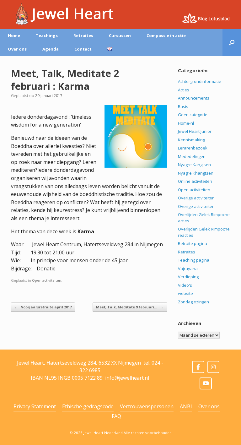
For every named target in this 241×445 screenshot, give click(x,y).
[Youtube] (206, 383)
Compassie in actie (166, 35)
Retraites (83, 35)
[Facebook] (198, 367)
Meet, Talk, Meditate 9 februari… (130, 307)
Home (14, 35)
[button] (231, 42)
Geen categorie (192, 114)
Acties (183, 90)
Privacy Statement (34, 406)
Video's (185, 285)
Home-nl (186, 123)
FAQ (116, 416)
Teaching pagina (193, 260)
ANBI (186, 406)
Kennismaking (191, 140)
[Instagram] (213, 367)
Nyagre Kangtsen (194, 164)
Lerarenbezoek (192, 148)
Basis (183, 106)
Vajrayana (188, 268)
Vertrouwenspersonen (147, 406)
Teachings (47, 35)
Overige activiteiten (196, 198)
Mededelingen (192, 156)
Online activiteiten (195, 181)
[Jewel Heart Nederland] (62, 14)
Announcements (193, 98)
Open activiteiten (46, 280)
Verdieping (188, 276)
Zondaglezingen (193, 302)
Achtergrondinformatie (199, 81)
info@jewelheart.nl (127, 377)
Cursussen (120, 35)
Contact (83, 49)
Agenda (50, 49)
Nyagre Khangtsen (195, 173)
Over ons (17, 49)
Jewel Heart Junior (195, 131)
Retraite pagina (192, 243)
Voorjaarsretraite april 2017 (43, 307)
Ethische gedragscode (88, 406)
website (185, 293)
